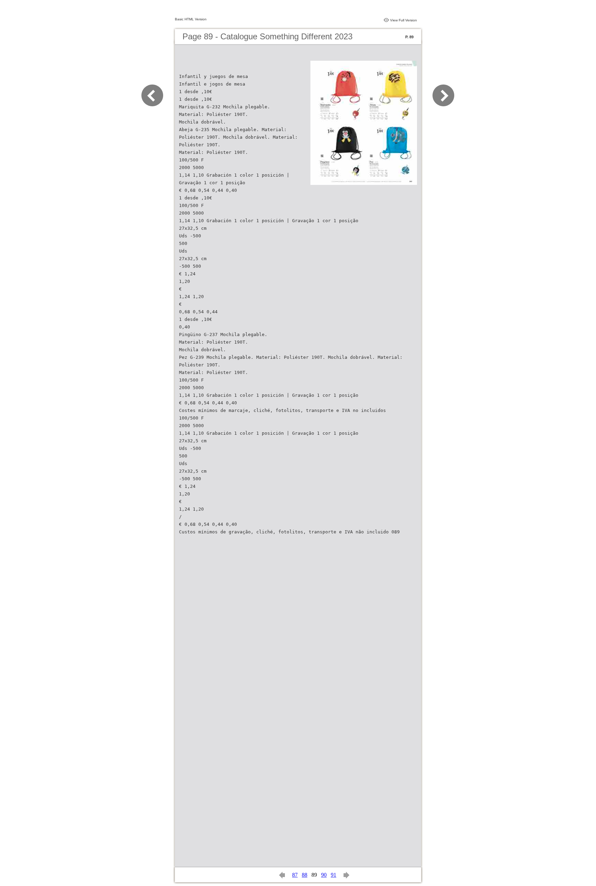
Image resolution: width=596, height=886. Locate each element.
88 (304, 875)
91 (333, 875)
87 (295, 875)
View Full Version (403, 20)
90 (324, 875)
